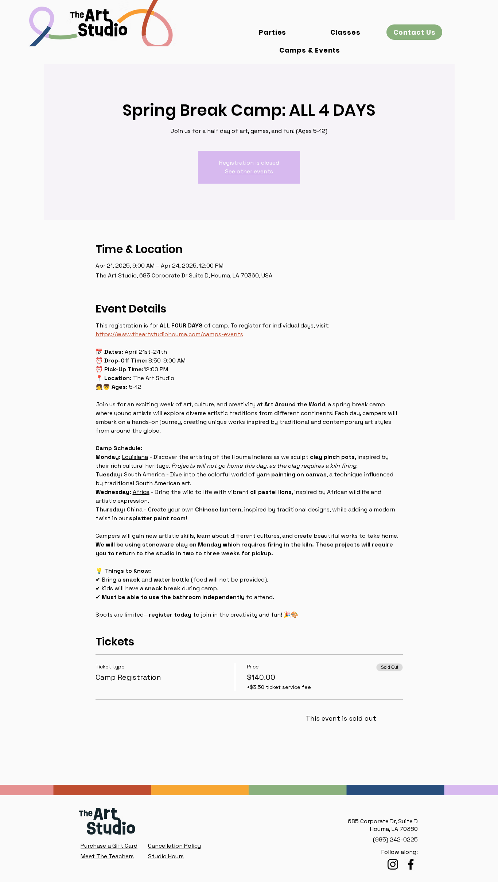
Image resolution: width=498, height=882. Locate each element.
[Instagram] (393, 864)
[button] (414, 32)
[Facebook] (411, 864)
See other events (249, 171)
